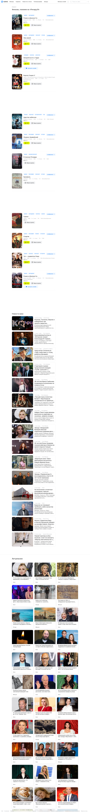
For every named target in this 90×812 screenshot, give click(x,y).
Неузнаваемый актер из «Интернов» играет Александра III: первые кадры (42, 337)
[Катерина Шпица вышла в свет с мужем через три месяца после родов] (67, 707)
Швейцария (29, 279)
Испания (52, 119)
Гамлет (26, 216)
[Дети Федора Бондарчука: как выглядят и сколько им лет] (45, 663)
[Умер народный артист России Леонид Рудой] (22, 640)
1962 (34, 139)
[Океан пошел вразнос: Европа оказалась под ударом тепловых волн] (22, 618)
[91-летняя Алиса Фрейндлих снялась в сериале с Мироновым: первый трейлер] (67, 573)
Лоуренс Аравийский (30, 137)
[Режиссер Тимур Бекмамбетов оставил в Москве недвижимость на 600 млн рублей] (45, 640)
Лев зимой (27, 38)
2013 (33, 278)
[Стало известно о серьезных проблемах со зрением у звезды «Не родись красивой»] (22, 730)
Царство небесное (29, 117)
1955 (36, 59)
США (49, 59)
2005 (35, 119)
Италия (25, 21)
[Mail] (2, 1)
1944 (36, 78)
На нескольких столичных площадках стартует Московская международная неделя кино (44, 491)
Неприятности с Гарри (31, 58)
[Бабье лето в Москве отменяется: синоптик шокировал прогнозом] (45, 595)
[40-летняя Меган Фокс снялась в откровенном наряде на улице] (67, 685)
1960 (30, 238)
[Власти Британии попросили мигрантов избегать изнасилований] (45, 618)
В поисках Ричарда (30, 157)
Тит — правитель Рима (31, 256)
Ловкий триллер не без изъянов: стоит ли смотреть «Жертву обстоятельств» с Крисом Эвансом (44, 537)
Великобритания (49, 19)
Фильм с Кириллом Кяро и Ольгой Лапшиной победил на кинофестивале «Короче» (44, 522)
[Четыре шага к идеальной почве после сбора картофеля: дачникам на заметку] (45, 730)
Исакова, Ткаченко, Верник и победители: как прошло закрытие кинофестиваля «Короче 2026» (44, 321)
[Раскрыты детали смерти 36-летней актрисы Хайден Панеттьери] (45, 707)
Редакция (34, 811)
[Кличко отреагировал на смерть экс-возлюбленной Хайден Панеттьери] (67, 797)
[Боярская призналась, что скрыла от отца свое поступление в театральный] (22, 775)
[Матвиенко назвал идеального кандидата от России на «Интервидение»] (67, 752)
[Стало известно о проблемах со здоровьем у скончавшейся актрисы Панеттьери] (22, 573)
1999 (28, 258)
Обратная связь (84, 811)
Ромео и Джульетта (30, 18)
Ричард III (14, 6)
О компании (6, 811)
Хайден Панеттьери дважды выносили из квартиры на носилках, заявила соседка (44, 414)
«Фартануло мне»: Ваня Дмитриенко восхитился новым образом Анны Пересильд (42, 460)
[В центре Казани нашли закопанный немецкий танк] (22, 685)
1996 (34, 158)
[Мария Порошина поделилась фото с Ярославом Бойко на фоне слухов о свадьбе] (22, 595)
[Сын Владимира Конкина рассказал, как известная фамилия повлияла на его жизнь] (45, 685)
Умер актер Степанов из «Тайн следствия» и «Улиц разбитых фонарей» (43, 352)
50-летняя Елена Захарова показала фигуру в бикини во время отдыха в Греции (44, 445)
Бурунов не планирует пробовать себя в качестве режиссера (43, 507)
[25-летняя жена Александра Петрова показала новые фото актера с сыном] (45, 752)
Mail (2, 811)
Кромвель (26, 177)
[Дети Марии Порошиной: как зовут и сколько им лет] (45, 573)
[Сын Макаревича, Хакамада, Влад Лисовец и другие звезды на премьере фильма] (67, 775)
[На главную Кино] (5, 1)
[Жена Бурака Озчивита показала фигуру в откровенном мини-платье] (22, 752)
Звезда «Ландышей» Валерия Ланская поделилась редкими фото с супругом (44, 429)
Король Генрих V (29, 75)
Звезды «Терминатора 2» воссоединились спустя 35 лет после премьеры (43, 476)
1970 (30, 178)
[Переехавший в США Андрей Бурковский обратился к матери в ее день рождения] (22, 663)
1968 (33, 19)
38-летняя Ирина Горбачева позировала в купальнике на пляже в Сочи (44, 383)
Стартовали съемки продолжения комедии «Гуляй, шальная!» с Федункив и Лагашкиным (43, 368)
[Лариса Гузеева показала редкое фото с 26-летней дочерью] (67, 663)
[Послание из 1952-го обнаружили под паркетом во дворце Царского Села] (67, 595)
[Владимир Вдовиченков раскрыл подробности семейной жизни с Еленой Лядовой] (67, 640)
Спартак (26, 236)
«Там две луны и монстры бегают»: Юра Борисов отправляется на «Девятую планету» (43, 398)
